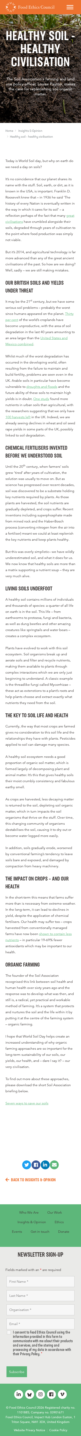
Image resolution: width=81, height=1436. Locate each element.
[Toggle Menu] (70, 7)
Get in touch (40, 1231)
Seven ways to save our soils (26, 1103)
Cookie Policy (58, 1430)
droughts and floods (41, 387)
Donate (63, 1231)
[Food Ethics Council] (29, 7)
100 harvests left (17, 417)
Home (9, 131)
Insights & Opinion (30, 131)
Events (17, 1231)
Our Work (54, 1212)
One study (41, 399)
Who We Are (29, 1212)
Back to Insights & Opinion (33, 1180)
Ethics (59, 1222)
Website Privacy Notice (29, 1430)
